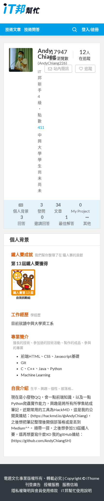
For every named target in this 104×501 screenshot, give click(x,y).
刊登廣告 (33, 484)
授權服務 (51, 484)
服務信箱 (70, 484)
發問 (41, 207)
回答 (21, 220)
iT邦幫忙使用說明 (76, 490)
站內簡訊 (61, 68)
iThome (92, 478)
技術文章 (13, 29)
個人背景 (21, 211)
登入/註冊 (90, 29)
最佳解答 (66, 220)
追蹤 (88, 68)
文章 (58, 207)
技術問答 (32, 29)
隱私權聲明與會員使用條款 (34, 490)
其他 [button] (87, 223)
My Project (80, 207)
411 (41, 127)
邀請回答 (42, 220)
